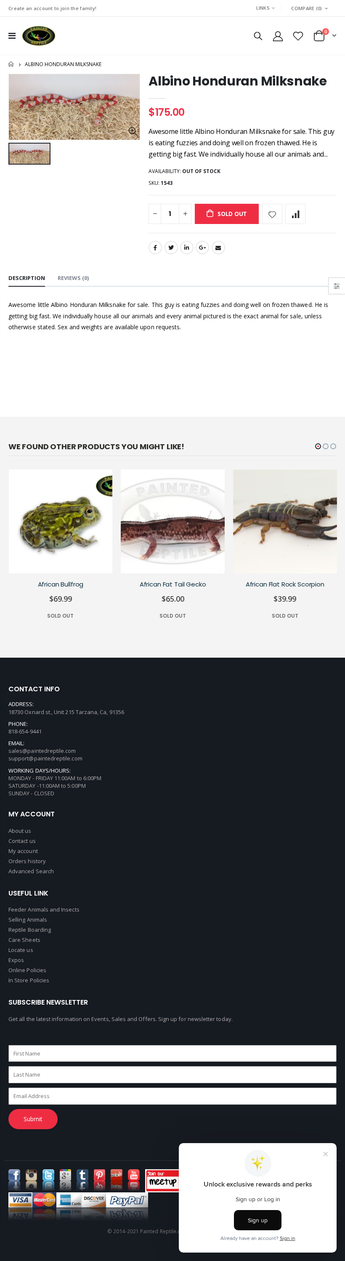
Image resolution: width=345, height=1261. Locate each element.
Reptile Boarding (29, 929)
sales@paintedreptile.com (42, 750)
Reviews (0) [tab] (73, 278)
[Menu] (12, 35)
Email (218, 247)
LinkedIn (187, 247)
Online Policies (27, 970)
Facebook (155, 247)
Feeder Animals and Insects (44, 909)
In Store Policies (28, 980)
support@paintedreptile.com (45, 758)
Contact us (22, 841)
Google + (202, 247)
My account (23, 851)
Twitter (171, 247)
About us (20, 830)
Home (11, 64)
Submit (33, 1119)
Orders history (27, 861)
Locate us (20, 950)
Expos (16, 960)
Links (263, 8)
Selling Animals (27, 919)
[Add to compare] (295, 214)
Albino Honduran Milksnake (238, 81)
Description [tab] (26, 278)
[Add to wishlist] (272, 214)
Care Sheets (24, 940)
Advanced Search (31, 871)
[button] (318, 446)
